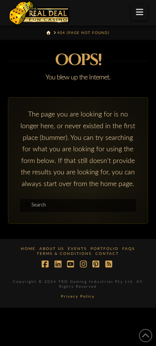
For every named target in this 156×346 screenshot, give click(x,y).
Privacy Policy (78, 296)
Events (77, 249)
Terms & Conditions (64, 254)
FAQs (128, 249)
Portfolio (104, 249)
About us (51, 249)
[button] (139, 12)
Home (28, 249)
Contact (107, 254)
